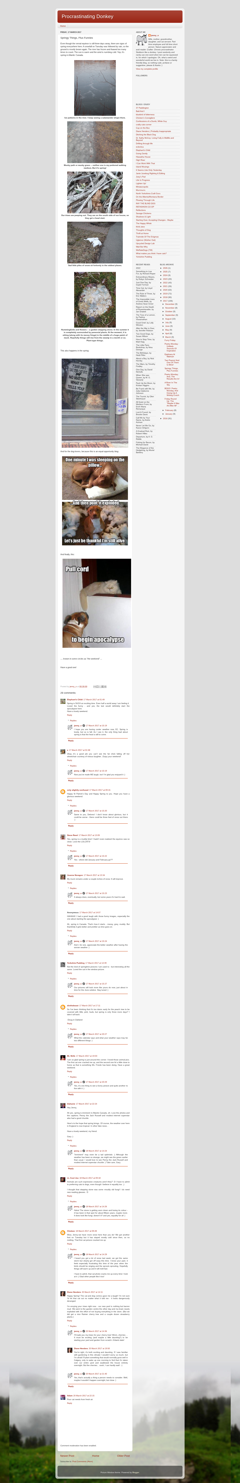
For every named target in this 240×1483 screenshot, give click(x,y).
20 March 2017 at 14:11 (92, 1292)
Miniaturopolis (142, 187)
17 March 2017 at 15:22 (96, 856)
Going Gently (142, 154)
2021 (165, 286)
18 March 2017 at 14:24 (96, 1151)
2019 (165, 294)
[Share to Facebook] (102, 686)
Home (63, 26)
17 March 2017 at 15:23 (96, 893)
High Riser (140, 160)
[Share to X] (100, 686)
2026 (165, 268)
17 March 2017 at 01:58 (79, 750)
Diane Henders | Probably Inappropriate (153, 131)
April (167, 333)
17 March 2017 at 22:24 (86, 1104)
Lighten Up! (141, 183)
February (169, 410)
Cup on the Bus (143, 128)
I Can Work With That (145, 163)
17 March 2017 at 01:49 (94, 700)
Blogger (135, 1472)
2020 (165, 290)
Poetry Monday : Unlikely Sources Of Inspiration (172, 347)
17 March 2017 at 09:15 (99, 790)
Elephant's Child (75, 700)
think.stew (140, 227)
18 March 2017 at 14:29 (96, 1254)
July (167, 322)
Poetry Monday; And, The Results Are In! (172, 376)
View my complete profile (147, 69)
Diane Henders (74, 1292)
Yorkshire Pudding (76, 963)
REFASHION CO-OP (145, 207)
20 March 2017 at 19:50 (99, 1348)
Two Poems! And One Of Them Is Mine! (172, 362)
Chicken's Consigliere (145, 118)
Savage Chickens (143, 213)
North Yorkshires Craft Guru (148, 193)
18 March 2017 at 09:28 (86, 1231)
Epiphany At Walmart (170, 355)
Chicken (71, 1231)
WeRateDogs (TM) (144, 250)
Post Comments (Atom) (82, 1461)
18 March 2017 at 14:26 (96, 1207)
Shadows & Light (143, 217)
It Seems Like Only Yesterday (149, 170)
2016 (165, 418)
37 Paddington (142, 108)
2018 (165, 297)
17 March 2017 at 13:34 (94, 875)
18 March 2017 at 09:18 (90, 1178)
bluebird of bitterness (145, 115)
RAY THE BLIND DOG (145, 203)
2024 (165, 275)
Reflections (141, 210)
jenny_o (78, 726)
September (170, 315)
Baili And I (140, 111)
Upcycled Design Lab (145, 243)
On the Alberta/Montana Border (149, 197)
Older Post (123, 1455)
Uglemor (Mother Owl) (146, 240)
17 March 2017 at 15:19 (96, 726)
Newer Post (67, 1455)
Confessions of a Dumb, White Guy (151, 121)
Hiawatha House (143, 157)
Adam (69, 1396)
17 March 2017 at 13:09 (89, 835)
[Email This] (94, 686)
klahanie (71, 1104)
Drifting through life (144, 143)
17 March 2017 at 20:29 (96, 1082)
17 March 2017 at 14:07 (90, 912)
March (168, 337)
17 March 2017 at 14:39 (96, 963)
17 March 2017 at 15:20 (96, 811)
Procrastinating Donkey (87, 16)
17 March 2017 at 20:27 (96, 1034)
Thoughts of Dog (143, 230)
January (169, 414)
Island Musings (142, 167)
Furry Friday (170, 340)
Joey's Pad (141, 177)
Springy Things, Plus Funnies (171, 369)
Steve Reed (72, 835)
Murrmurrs (140, 190)
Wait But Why (142, 247)
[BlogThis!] (97, 686)
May (167, 330)
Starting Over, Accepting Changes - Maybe (154, 220)
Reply (69, 715)
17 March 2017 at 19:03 (86, 1056)
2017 (165, 301)
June (167, 326)
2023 (165, 279)
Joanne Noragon (75, 875)
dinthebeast (72, 1006)
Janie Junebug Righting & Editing (150, 173)
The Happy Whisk (144, 223)
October (169, 311)
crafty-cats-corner (144, 125)
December (170, 304)
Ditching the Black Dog (146, 135)
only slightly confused (77, 790)
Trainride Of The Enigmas (147, 237)
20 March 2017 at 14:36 (96, 1331)
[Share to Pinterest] (105, 686)
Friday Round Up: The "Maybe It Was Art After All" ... (172, 402)
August (168, 319)
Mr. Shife (71, 1056)
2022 (165, 283)
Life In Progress (143, 180)
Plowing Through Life (145, 200)
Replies (73, 721)
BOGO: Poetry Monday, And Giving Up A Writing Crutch (172, 391)
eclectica (140, 147)
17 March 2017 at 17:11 (89, 1006)
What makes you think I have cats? (151, 253)
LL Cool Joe (73, 1178)
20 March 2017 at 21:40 (96, 1374)
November (170, 308)
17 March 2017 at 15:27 (96, 984)
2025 (165, 272)
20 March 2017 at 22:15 (83, 1396)
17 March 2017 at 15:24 (96, 941)
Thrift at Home (142, 233)
